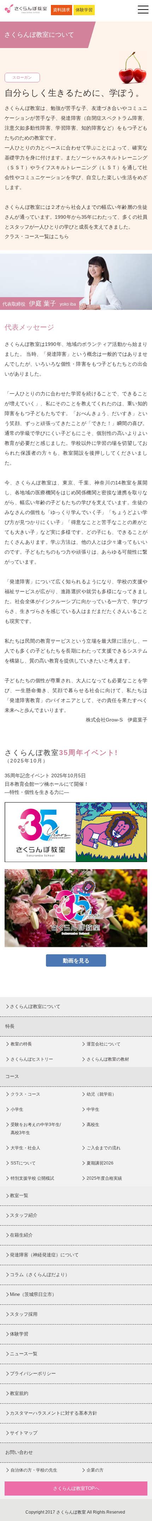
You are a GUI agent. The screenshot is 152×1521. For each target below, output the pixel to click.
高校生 (93, 1124)
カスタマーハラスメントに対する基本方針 (53, 1413)
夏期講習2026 (100, 1163)
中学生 (93, 1109)
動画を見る (76, 960)
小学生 (17, 1109)
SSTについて (23, 1163)
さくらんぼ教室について (35, 1006)
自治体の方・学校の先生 (34, 1470)
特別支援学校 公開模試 (32, 1178)
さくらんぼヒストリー (32, 1059)
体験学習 (84, 9)
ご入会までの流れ (104, 1147)
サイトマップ (23, 1432)
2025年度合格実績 (104, 1178)
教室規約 (19, 1393)
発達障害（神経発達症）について (44, 1254)
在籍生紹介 (21, 1235)
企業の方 (95, 1470)
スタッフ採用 (23, 1314)
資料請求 (61, 9)
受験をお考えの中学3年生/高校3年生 (36, 1128)
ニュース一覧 (23, 1353)
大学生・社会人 (25, 1147)
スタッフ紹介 (23, 1215)
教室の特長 (21, 1044)
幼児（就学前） (101, 1094)
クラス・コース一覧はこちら (37, 236)
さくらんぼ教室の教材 (108, 1059)
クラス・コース (25, 1094)
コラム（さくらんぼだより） (40, 1274)
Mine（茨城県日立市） (33, 1294)
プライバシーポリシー (33, 1373)
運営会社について (104, 1044)
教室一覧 (19, 1195)
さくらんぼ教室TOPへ (76, 1488)
